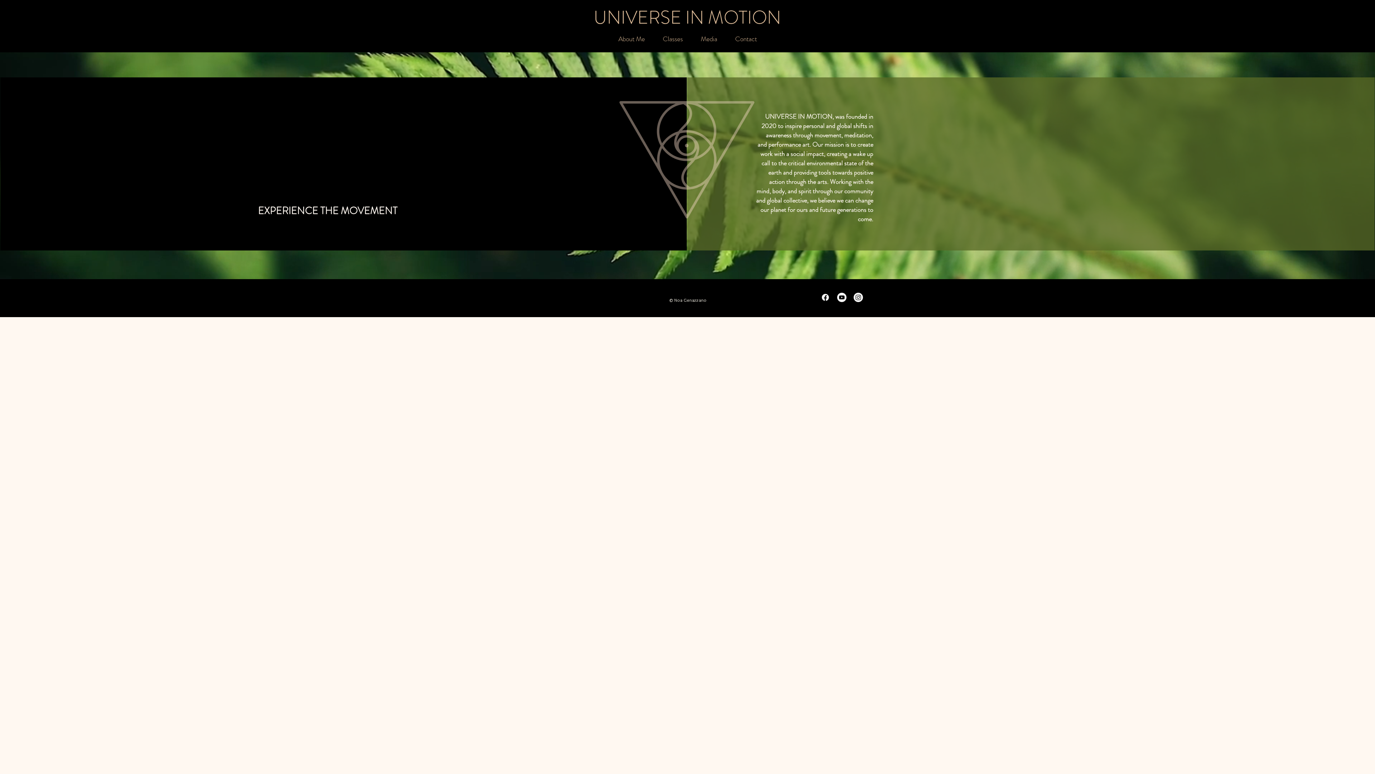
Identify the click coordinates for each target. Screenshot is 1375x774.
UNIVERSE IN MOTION (687, 17)
